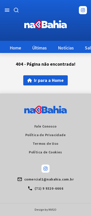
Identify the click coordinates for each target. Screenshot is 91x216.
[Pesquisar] (16, 10)
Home (15, 48)
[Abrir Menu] (7, 10)
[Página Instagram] (83, 10)
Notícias (66, 48)
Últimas (39, 48)
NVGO (52, 209)
